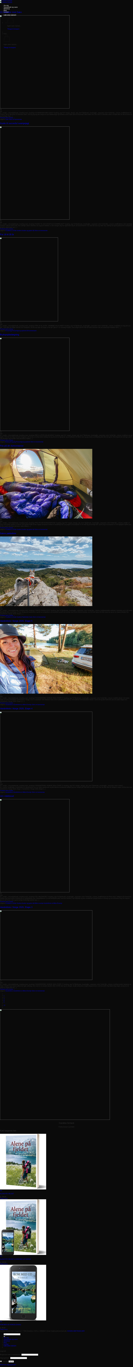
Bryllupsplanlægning (9, 334)
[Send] (4, 1336)
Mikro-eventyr (39, 903)
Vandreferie (9, 704)
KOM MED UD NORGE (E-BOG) (10, 1324)
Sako (7, 119)
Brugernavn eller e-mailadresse (10, 1354)
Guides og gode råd (28, 230)
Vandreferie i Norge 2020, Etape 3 (16, 907)
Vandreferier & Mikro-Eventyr (22, 704)
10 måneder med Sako (11, 12)
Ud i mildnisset (7, 796)
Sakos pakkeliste (8, 533)
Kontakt (6, 1344)
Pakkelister (25, 617)
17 (4, 1005)
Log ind (11, 1361)
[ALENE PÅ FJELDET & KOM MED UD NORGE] (23, 1254)
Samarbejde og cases (11, 7)
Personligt (8, 330)
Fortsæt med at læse (7, 118)
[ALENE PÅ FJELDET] (23, 1189)
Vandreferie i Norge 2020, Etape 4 (16, 708)
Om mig (6, 5)
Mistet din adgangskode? (8, 1364)
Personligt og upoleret (19, 330)
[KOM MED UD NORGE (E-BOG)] (23, 1320)
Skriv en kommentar (15, 119)
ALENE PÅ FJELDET (7, 1193)
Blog (5, 10)
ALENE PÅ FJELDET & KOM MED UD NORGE (15, 1259)
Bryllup (7, 442)
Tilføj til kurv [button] (4, 1198)
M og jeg (13, 442)
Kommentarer (32, 330)
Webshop (7, 9)
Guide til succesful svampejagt (14, 123)
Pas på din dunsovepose (11, 446)
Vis (1, 1190)
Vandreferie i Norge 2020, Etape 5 (16, 621)
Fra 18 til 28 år (7, 234)
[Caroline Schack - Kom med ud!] (6, 1)
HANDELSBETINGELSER (76, 1331)
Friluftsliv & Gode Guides (13, 230)
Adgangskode (5, 1358)
